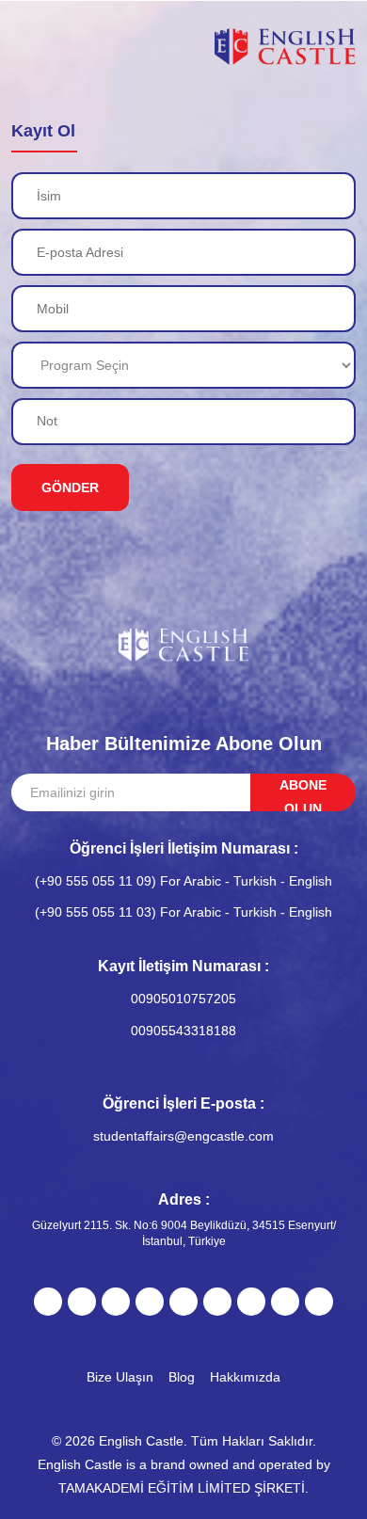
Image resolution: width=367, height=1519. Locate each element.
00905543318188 (183, 1030)
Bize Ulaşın (120, 1376)
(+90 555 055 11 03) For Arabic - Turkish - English (183, 911)
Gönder (70, 487)
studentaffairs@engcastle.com (183, 1135)
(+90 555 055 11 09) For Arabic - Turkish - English (183, 880)
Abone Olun (303, 794)
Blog (181, 1376)
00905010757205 (183, 998)
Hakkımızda (245, 1376)
